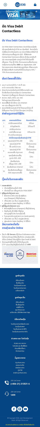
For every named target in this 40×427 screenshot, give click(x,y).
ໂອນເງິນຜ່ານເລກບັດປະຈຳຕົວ (20, 331)
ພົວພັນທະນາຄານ (20, 368)
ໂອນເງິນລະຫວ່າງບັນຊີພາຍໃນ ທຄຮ (20, 324)
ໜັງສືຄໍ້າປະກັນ (20, 307)
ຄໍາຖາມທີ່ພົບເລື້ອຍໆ (20, 348)
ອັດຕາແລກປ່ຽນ (20, 351)
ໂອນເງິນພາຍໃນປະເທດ (20, 285)
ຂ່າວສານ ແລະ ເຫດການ (20, 343)
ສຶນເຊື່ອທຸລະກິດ (20, 305)
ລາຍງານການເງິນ (20, 365)
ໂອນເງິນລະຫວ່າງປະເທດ (20, 288)
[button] (14, 409)
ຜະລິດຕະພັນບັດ (20, 290)
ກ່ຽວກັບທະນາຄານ (20, 362)
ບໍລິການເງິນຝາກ (20, 280)
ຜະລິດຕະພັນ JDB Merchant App (20, 312)
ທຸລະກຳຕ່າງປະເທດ (20, 310)
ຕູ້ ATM (20, 370)
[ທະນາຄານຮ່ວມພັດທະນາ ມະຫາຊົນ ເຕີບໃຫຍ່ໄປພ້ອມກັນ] (20, 4)
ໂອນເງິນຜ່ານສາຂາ (20, 326)
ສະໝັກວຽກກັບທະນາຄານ (20, 373)
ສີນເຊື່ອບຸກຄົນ (20, 283)
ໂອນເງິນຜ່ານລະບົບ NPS (20, 329)
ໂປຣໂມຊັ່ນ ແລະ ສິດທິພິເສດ (20, 346)
